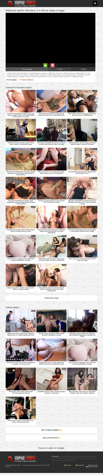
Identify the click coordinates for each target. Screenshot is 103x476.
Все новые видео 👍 (51, 430)
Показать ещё (51, 298)
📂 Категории (80, 465)
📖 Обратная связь (92, 466)
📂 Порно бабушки (26, 80)
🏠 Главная (67, 465)
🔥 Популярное (93, 465)
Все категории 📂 (51, 438)
